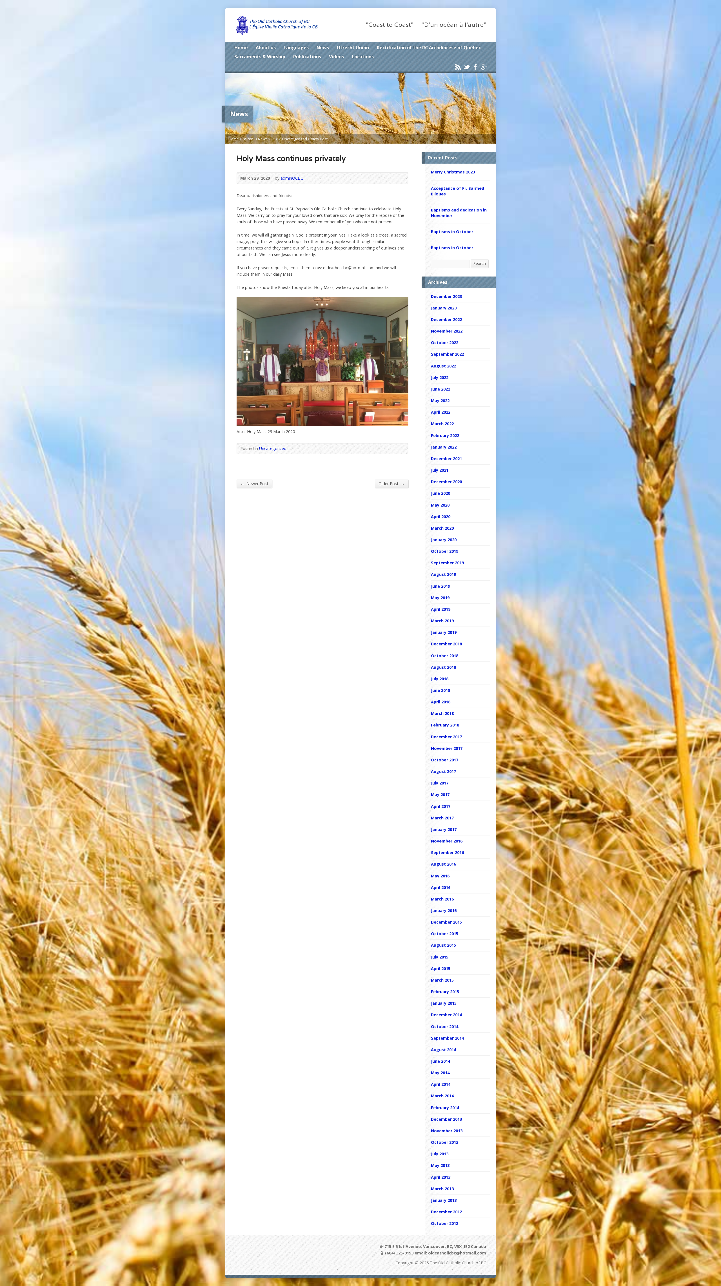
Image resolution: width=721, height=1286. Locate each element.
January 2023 (444, 308)
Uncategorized (294, 138)
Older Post (392, 483)
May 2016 (440, 876)
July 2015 (439, 957)
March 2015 (442, 980)
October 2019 (444, 551)
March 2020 (442, 528)
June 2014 (440, 1061)
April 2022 (440, 412)
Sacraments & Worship (259, 57)
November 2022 (446, 331)
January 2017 (444, 829)
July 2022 (439, 377)
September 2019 (447, 562)
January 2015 (444, 1003)
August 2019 (443, 574)
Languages (296, 47)
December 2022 (446, 319)
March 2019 (442, 620)
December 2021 (446, 458)
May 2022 (440, 400)
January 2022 (444, 447)
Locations (363, 57)
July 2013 (439, 1153)
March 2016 (442, 899)
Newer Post (254, 483)
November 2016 (446, 841)
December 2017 (446, 736)
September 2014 (447, 1038)
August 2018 (443, 667)
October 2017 (444, 760)
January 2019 (444, 632)
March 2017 (442, 818)
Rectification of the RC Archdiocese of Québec (429, 47)
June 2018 (440, 690)
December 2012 (446, 1211)
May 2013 (440, 1165)
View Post (319, 138)
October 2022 (444, 342)
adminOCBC (292, 178)
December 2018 (446, 644)
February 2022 (445, 435)
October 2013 (444, 1142)
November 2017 (446, 748)
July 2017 (439, 783)
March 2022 (442, 423)
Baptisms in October (452, 231)
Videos (336, 57)
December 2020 (446, 481)
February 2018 (445, 725)
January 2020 (444, 539)
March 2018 (442, 713)
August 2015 (443, 945)
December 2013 (446, 1119)
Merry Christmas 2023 (453, 172)
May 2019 (440, 597)
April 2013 (440, 1177)
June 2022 (440, 389)
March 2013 (442, 1188)
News (323, 47)
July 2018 (439, 678)
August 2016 (443, 864)
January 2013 (444, 1200)
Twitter (466, 67)
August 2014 (443, 1049)
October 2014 (444, 1026)
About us (266, 47)
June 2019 (440, 586)
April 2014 (440, 1084)
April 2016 (440, 887)
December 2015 (446, 922)
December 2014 (446, 1014)
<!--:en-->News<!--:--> (260, 138)
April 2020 (440, 516)
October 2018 (444, 655)
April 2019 (440, 609)
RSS (458, 67)
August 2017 (443, 771)
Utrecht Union (353, 47)
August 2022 (443, 366)
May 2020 (440, 505)
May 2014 (440, 1072)
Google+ (484, 67)
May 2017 (440, 794)
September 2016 (447, 852)
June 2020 (440, 493)
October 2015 (444, 933)
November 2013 (446, 1130)
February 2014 (445, 1107)
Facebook (475, 67)
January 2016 (444, 910)
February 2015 (445, 991)
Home (241, 47)
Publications (307, 57)
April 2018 (440, 702)
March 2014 (442, 1095)
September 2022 (447, 354)
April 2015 (440, 968)
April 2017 (440, 806)
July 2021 (439, 470)
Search (479, 263)
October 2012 (444, 1223)
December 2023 (446, 296)
